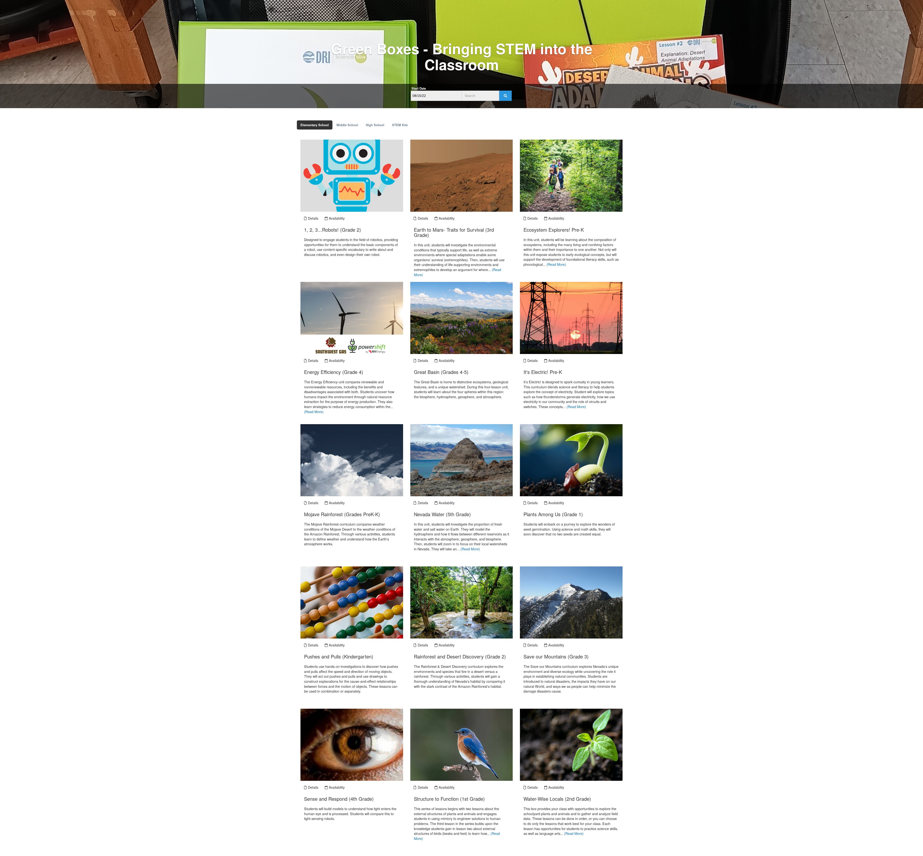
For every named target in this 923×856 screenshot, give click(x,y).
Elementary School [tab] (314, 125)
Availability (336, 218)
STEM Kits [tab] (400, 125)
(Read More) (556, 264)
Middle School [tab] (347, 125)
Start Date (419, 88)
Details (312, 218)
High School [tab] (375, 125)
